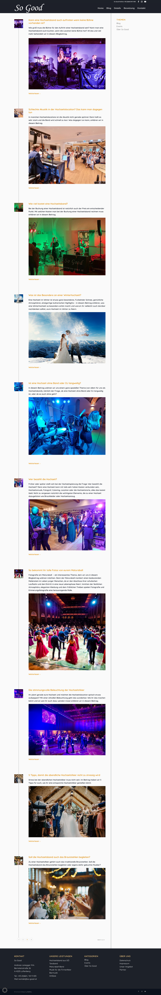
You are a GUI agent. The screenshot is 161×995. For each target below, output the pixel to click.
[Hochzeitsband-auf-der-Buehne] (18, 23)
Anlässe (52, 976)
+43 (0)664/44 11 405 (130, 1)
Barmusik (53, 973)
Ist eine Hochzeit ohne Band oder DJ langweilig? (55, 383)
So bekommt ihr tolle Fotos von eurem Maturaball (56, 570)
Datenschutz (125, 960)
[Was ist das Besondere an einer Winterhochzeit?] (18, 298)
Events (119, 26)
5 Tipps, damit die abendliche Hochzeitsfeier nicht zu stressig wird (64, 775)
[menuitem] (100, 8)
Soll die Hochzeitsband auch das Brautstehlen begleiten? (59, 857)
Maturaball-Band (56, 966)
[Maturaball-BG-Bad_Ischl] (18, 573)
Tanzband (53, 963)
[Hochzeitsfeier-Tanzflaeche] (18, 482)
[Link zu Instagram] (141, 1)
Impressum (125, 963)
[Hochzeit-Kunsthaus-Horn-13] (18, 207)
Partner (123, 970)
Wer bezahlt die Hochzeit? (43, 479)
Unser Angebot (126, 966)
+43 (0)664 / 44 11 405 (27, 976)
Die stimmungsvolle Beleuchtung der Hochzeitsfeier (56, 690)
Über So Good (123, 29)
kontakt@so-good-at (28, 979)
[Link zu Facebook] (138, 1)
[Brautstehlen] (18, 860)
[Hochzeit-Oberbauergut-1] (18, 386)
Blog (118, 23)
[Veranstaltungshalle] (18, 693)
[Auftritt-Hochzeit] (18, 113)
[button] (5, 990)
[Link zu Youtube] (145, 1)
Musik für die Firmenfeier (60, 970)
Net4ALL (29, 992)
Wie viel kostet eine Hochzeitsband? (48, 203)
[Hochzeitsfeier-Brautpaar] (18, 778)
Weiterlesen (34, 93)
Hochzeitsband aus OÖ (59, 960)
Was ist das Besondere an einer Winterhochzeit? (55, 295)
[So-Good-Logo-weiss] (29, 8)
